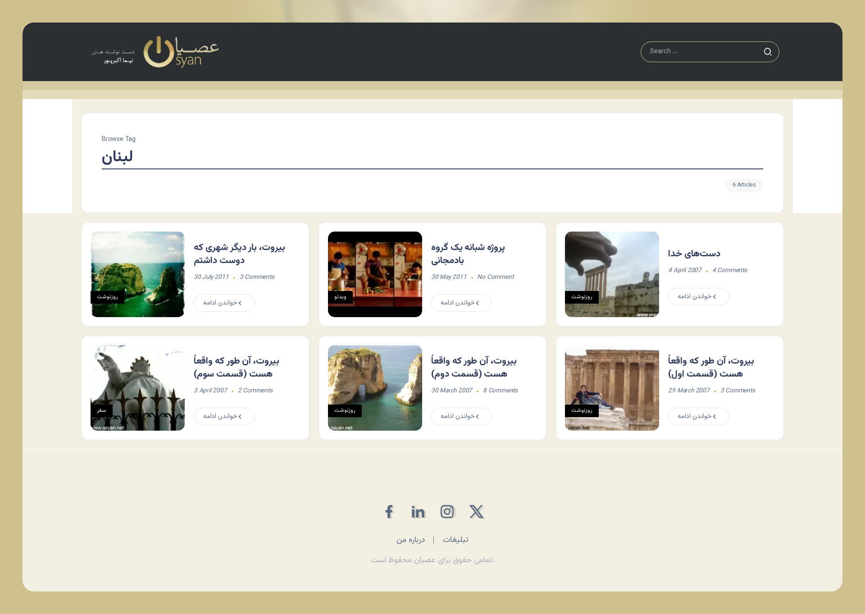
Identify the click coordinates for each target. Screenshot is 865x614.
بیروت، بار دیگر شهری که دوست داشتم (239, 254)
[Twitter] (476, 511)
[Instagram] (447, 511)
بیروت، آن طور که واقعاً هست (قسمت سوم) (236, 368)
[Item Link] (138, 274)
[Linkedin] (417, 511)
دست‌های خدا (694, 254)
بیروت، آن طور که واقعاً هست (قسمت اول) (711, 368)
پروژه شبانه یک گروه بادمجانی (468, 254)
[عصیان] (155, 52)
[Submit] (767, 52)
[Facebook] (388, 511)
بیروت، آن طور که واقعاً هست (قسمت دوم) (474, 368)
